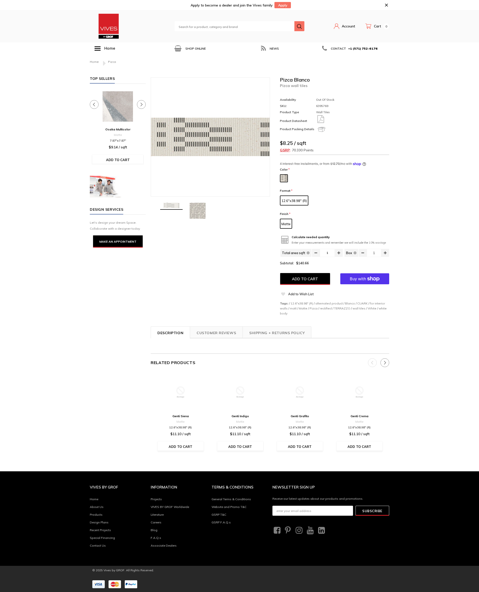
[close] (386, 5)
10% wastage (377, 242)
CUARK (362, 303)
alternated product (329, 303)
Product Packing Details (297, 129)
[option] (190, 48)
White (372, 308)
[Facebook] (276, 530)
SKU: (283, 106)
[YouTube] (310, 530)
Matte (286, 224)
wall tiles (359, 308)
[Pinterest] (287, 530)
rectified (326, 308)
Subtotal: (287, 263)
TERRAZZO (342, 308)
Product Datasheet (293, 121)
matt (293, 308)
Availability (288, 99)
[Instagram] (298, 530)
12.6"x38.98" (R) (294, 201)
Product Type (289, 112)
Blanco (350, 303)
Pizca (314, 308)
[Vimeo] (321, 530)
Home (94, 62)
